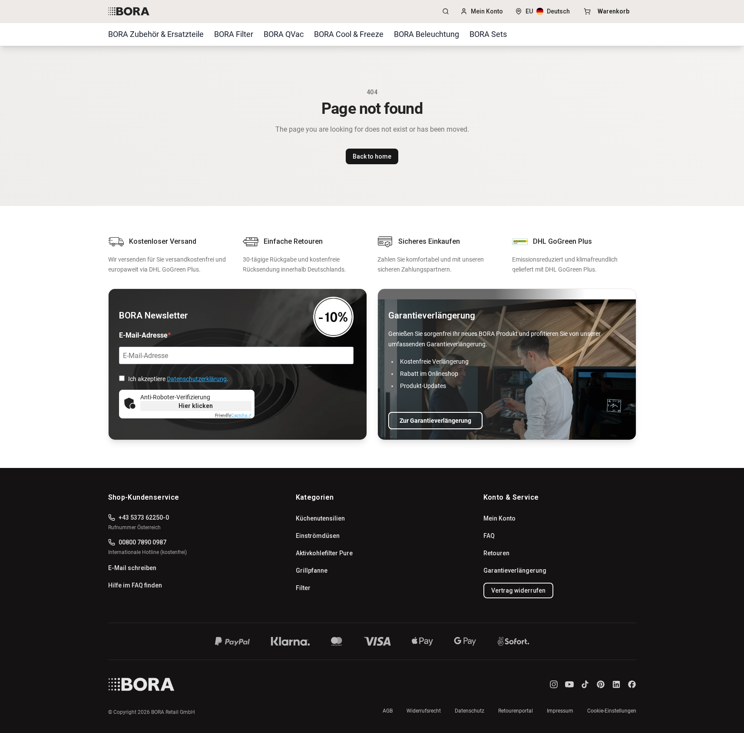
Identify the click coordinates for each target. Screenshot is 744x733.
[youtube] (569, 684)
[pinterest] (600, 684)
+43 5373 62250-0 (144, 517)
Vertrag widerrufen (518, 590)
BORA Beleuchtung (426, 34)
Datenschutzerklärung (197, 378)
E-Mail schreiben (132, 567)
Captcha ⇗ (233, 415)
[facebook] (632, 684)
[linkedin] (616, 684)
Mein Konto (487, 11)
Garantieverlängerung (514, 570)
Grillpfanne (311, 570)
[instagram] (553, 684)
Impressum (560, 711)
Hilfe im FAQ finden (135, 585)
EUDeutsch (548, 11)
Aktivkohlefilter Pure (324, 553)
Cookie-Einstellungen (611, 711)
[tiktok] (585, 684)
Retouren (496, 553)
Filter (303, 587)
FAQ (489, 535)
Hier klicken (196, 405)
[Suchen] (445, 11)
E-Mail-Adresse (143, 335)
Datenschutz (469, 711)
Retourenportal (515, 711)
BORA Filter (233, 34)
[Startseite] (216, 684)
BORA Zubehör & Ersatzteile (156, 34)
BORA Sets (488, 34)
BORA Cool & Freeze (349, 34)
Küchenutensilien (320, 518)
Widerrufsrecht (424, 711)
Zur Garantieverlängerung (435, 420)
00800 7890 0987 (142, 542)
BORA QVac (284, 34)
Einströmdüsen (318, 535)
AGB (388, 711)
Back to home (372, 156)
